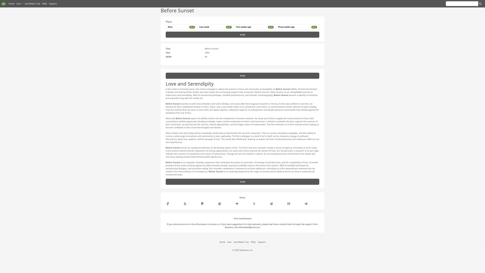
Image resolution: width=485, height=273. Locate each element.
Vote (242, 34)
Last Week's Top (32, 3)
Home (11, 3)
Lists (229, 242)
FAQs (44, 3)
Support (53, 3)
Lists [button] (18, 3)
